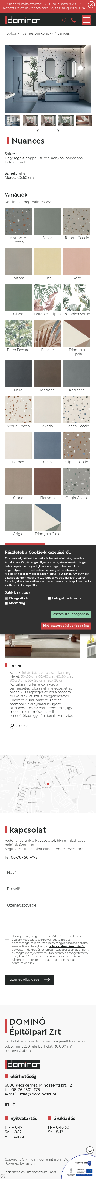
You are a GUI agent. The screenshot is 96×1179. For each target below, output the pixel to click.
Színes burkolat (36, 33)
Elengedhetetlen (22, 598)
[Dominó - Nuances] (22, 20)
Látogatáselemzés (66, 598)
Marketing (17, 603)
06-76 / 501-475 (25, 1090)
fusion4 (31, 1163)
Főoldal (11, 33)
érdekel (22, 726)
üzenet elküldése (24, 980)
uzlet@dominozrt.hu (38, 1094)
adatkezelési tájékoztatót (67, 946)
